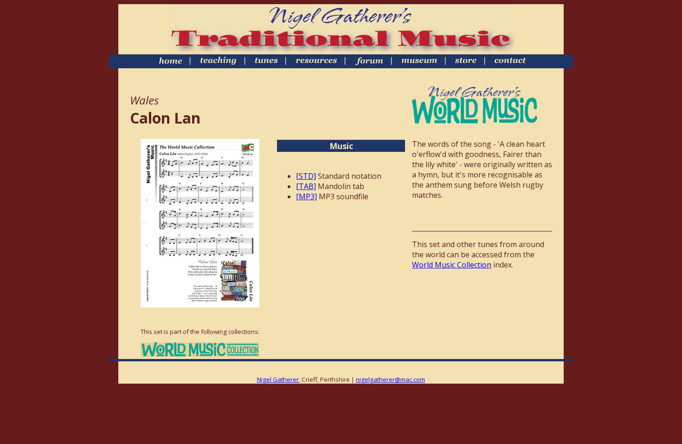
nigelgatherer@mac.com (390, 379)
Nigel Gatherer (278, 379)
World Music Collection (451, 265)
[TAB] (306, 186)
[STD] (306, 176)
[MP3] (306, 196)
